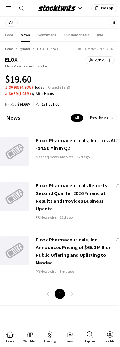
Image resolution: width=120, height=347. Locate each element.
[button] (11, 23)
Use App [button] (106, 8)
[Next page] (71, 294)
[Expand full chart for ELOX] (97, 80)
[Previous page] (48, 294)
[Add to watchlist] (110, 60)
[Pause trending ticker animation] (113, 23)
